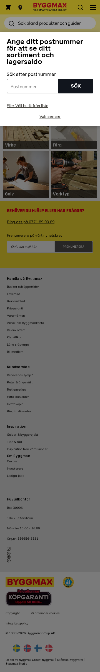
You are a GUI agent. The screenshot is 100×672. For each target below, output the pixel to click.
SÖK (76, 86)
